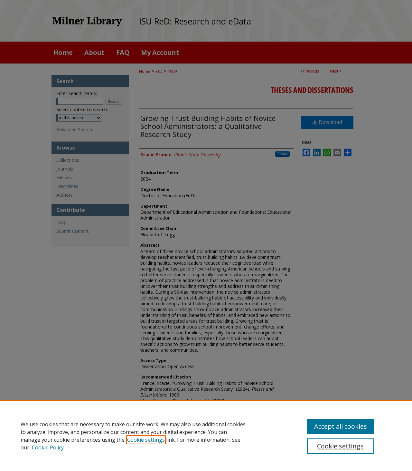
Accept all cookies (340, 426)
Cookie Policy (48, 447)
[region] (206, 435)
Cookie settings (146, 439)
